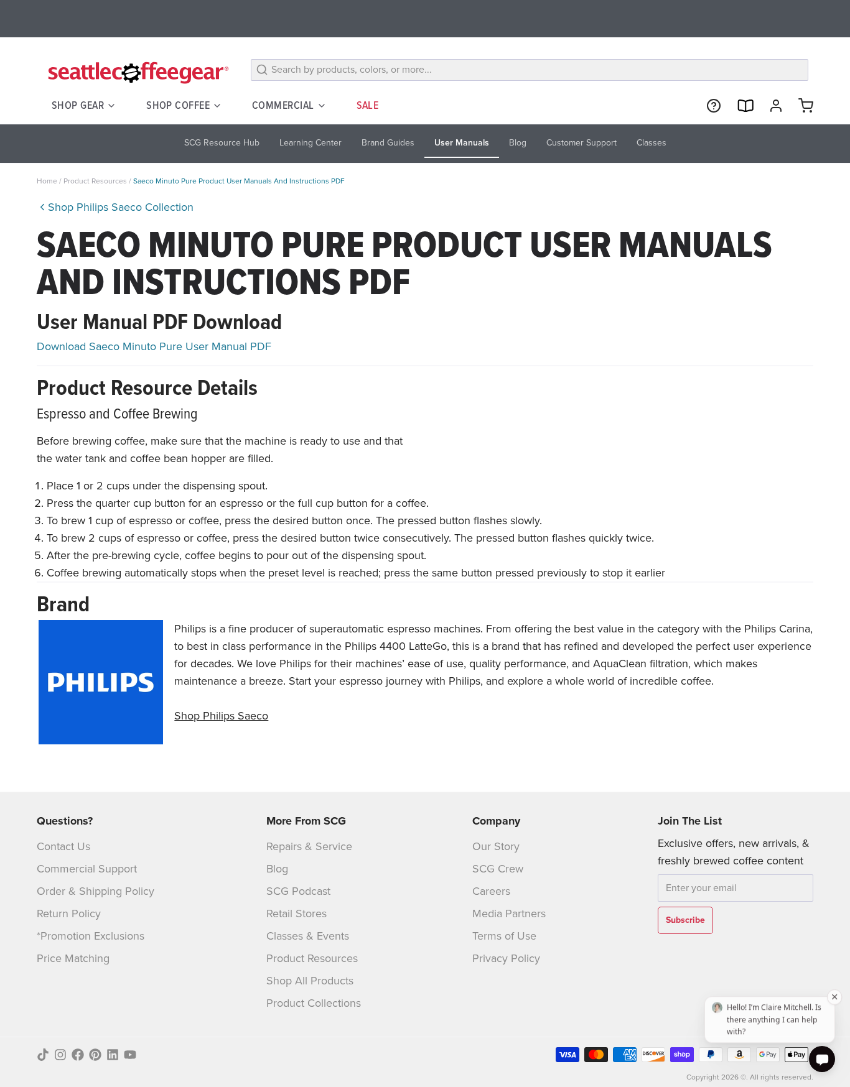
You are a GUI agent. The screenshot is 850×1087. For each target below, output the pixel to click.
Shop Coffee (178, 105)
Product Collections (313, 1003)
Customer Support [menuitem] (581, 142)
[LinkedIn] (112, 1054)
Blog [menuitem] (517, 142)
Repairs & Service (309, 846)
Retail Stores (296, 913)
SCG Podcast (298, 891)
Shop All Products (309, 981)
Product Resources (96, 181)
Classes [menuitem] (651, 142)
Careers (491, 891)
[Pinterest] (95, 1054)
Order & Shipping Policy (95, 891)
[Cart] (800, 105)
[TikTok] (43, 1054)
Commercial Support (87, 869)
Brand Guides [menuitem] (388, 142)
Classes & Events (307, 936)
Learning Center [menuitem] (310, 142)
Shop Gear (78, 105)
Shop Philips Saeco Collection (121, 207)
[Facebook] (78, 1054)
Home (47, 181)
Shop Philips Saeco (221, 716)
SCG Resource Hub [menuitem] (221, 142)
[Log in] (771, 105)
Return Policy (69, 913)
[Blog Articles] (740, 105)
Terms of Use (504, 936)
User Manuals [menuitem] (461, 142)
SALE (368, 105)
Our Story (496, 846)
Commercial (283, 105)
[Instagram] (60, 1054)
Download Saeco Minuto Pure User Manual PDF (154, 346)
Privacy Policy (506, 958)
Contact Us (63, 846)
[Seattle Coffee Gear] (136, 72)
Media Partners (509, 913)
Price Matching (73, 958)
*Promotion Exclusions (90, 936)
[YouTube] (130, 1054)
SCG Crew (497, 869)
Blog (277, 869)
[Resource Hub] (708, 105)
